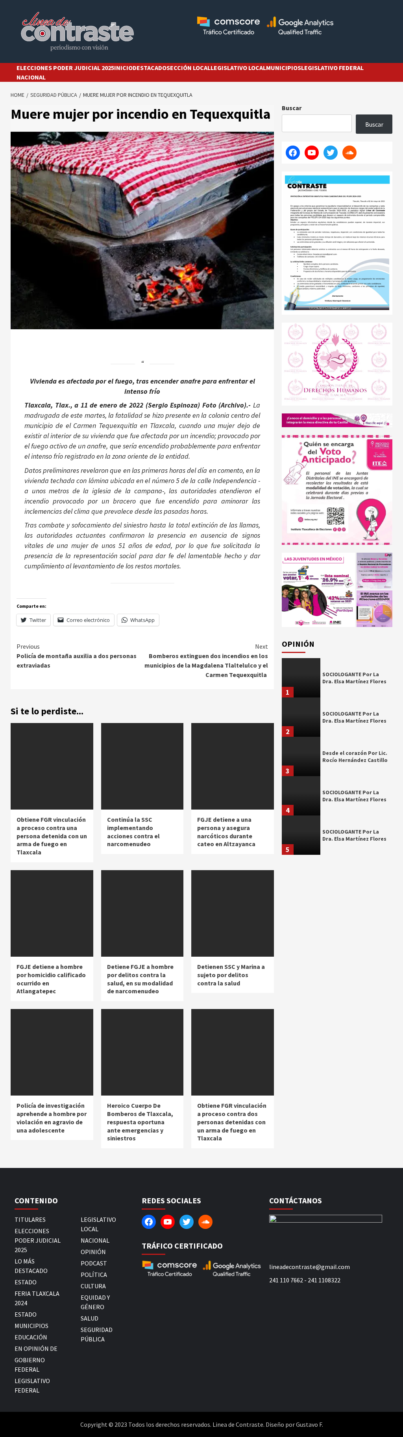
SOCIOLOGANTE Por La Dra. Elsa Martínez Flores (354, 678)
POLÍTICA (94, 1274)
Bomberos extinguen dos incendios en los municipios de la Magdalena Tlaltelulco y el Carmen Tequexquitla (206, 660)
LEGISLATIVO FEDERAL (332, 68)
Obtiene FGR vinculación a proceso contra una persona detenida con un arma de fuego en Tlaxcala (52, 835)
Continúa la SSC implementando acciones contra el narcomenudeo (133, 831)
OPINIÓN (93, 1252)
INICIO (123, 68)
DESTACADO (149, 68)
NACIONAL (31, 77)
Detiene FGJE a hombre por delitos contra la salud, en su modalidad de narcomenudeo (140, 979)
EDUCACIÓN (31, 1337)
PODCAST (94, 1263)
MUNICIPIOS (283, 68)
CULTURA (93, 1286)
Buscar (291, 108)
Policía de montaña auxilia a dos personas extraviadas (77, 655)
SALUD (89, 1318)
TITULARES (30, 1219)
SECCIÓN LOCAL (188, 68)
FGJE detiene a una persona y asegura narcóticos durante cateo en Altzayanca (226, 831)
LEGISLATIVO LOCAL (238, 68)
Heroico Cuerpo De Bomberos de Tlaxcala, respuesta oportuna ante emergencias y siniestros (140, 1121)
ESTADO (26, 1282)
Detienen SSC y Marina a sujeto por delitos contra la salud (231, 975)
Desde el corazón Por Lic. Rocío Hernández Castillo (355, 756)
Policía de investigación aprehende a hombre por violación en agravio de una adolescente (52, 1117)
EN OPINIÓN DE (36, 1348)
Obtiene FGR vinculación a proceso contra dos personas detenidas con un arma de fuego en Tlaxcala (231, 1121)
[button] (318, 590)
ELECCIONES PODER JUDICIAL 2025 (65, 68)
